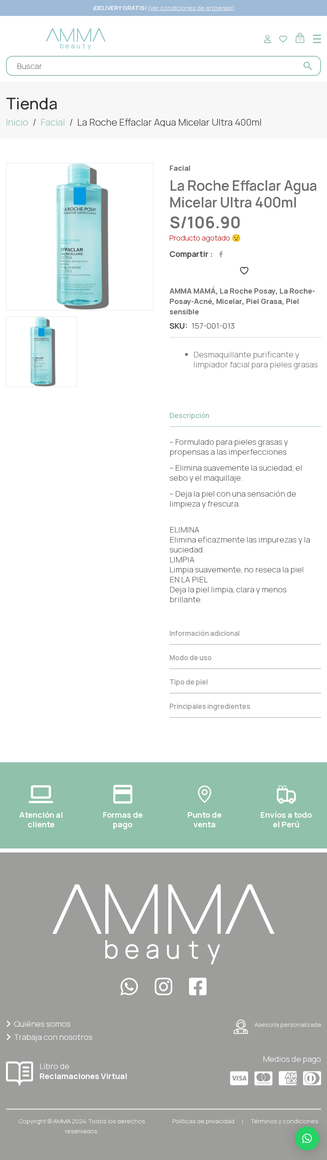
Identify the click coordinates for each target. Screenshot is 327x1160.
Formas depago (123, 819)
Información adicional (204, 633)
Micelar (229, 301)
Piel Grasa (264, 301)
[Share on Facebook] (221, 254)
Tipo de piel (188, 682)
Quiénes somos (42, 1023)
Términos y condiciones (284, 1121)
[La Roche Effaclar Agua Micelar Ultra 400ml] (79, 236)
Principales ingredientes (209, 706)
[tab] (245, 512)
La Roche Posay (248, 291)
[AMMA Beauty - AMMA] (76, 38)
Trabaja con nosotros (53, 1037)
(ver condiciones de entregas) (191, 8)
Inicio (17, 121)
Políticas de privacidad (203, 1121)
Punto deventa (204, 819)
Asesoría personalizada (287, 1024)
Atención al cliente (41, 819)
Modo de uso (190, 657)
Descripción (189, 415)
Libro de (83, 1071)
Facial (53, 121)
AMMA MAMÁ (192, 291)
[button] (307, 1138)
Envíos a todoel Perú (286, 819)
